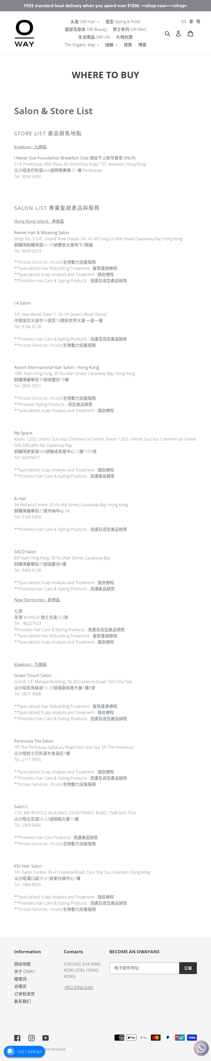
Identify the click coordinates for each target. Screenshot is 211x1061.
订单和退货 (24, 994)
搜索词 (20, 979)
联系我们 (22, 1001)
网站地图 (22, 964)
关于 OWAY (24, 971)
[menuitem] (184, 21)
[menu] (191, 21)
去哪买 (20, 986)
